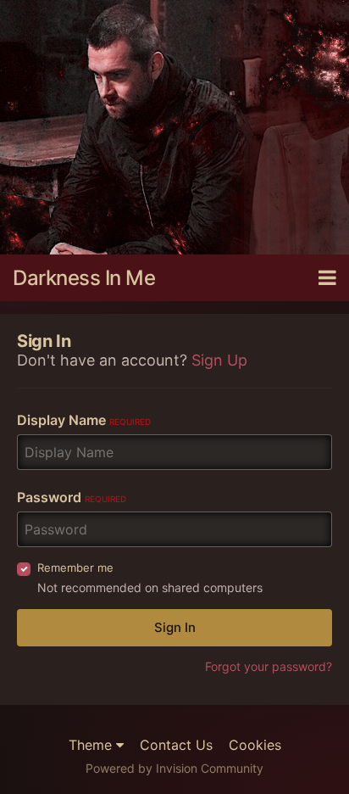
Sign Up (219, 360)
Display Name (84, 419)
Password (71, 497)
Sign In (175, 627)
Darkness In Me (84, 278)
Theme (92, 744)
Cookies (255, 744)
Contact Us (176, 744)
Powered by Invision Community (174, 768)
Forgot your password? (268, 666)
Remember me (75, 567)
